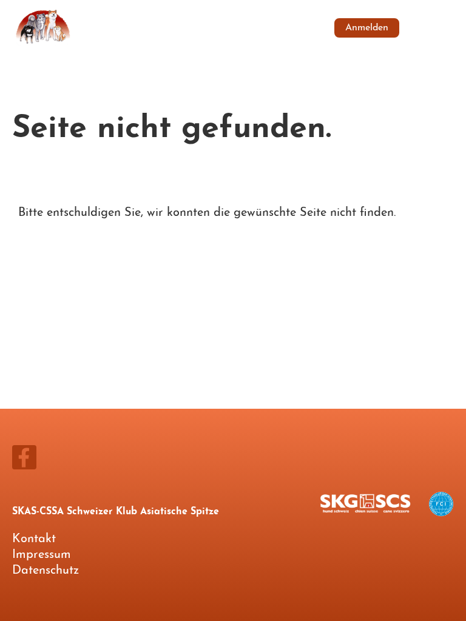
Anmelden (366, 28)
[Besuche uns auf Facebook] (24, 463)
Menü (434, 28)
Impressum (41, 555)
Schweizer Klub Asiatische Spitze (187, 27)
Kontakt (34, 539)
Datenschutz (45, 571)
